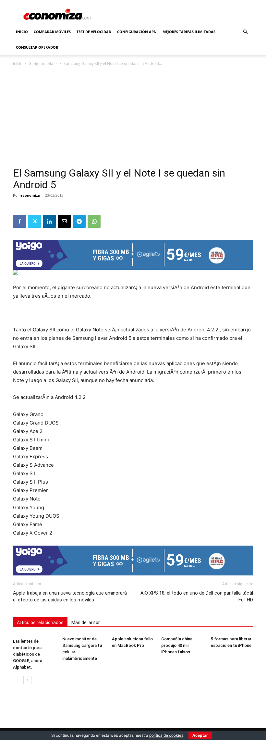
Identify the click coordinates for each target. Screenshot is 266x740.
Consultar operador (37, 47)
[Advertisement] (133, 118)
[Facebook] (19, 221)
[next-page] (27, 680)
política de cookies (166, 735)
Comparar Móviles (52, 31)
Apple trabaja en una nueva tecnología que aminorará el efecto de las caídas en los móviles (70, 596)
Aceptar (200, 735)
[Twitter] (34, 221)
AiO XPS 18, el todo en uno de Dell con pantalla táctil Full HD (196, 596)
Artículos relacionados (40, 622)
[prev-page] (17, 680)
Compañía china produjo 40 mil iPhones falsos (176, 645)
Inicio (22, 31)
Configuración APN (137, 31)
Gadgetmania (41, 63)
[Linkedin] (49, 221)
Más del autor (85, 622)
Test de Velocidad (94, 31)
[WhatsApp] (94, 221)
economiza (30, 195)
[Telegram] (79, 221)
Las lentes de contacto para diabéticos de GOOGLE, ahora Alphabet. (27, 654)
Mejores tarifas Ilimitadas (189, 31)
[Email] (64, 221)
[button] (245, 32)
